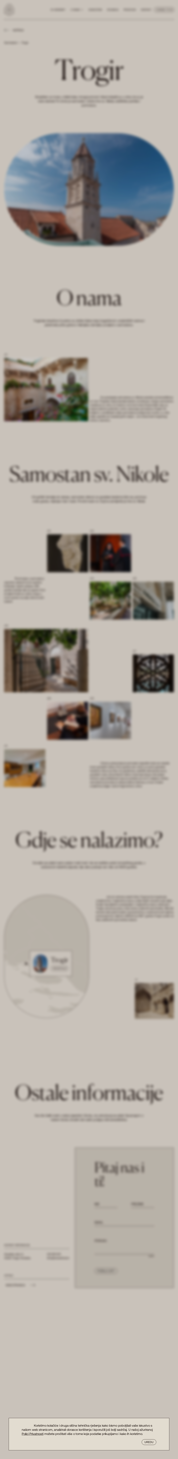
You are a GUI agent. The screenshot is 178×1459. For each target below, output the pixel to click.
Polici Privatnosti (32, 1434)
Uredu (148, 1442)
